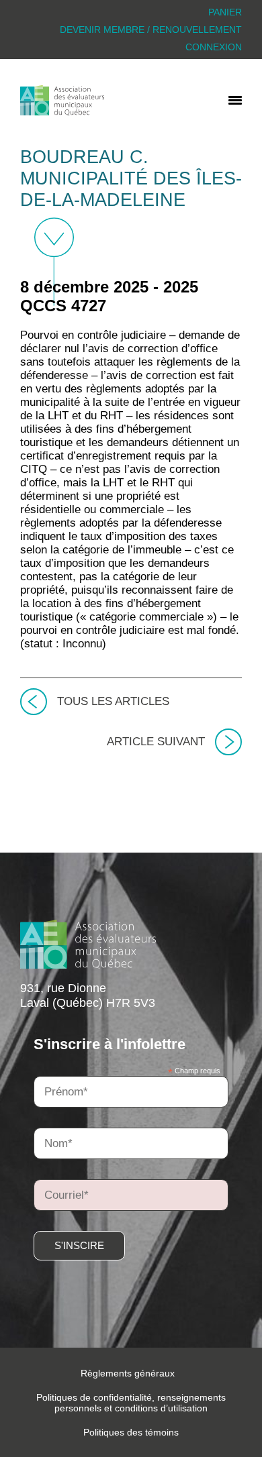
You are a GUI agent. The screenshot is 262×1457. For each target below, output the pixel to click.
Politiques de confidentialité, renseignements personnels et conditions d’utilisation (131, 1402)
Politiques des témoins (131, 1432)
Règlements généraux (128, 1373)
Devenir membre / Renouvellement (151, 29)
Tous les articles (113, 701)
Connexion (213, 47)
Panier (225, 12)
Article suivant (156, 741)
